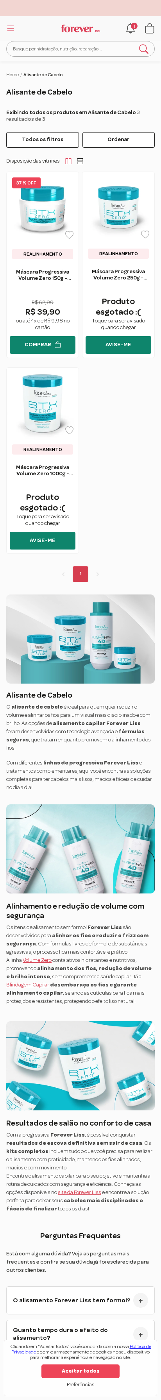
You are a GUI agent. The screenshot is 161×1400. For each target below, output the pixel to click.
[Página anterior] (63, 574)
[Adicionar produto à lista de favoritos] (69, 235)
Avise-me (118, 344)
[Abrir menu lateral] (9, 28)
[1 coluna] (80, 161)
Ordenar (118, 139)
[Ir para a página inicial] (80, 28)
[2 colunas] (68, 161)
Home (12, 74)
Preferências (80, 1384)
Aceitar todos (81, 1371)
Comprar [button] (38, 344)
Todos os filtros (42, 139)
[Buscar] (143, 49)
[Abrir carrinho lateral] (150, 28)
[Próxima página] (98, 574)
